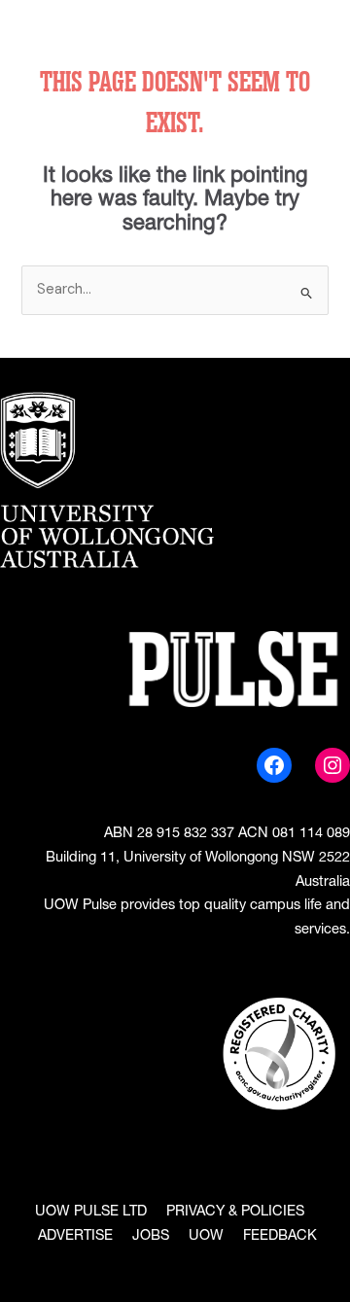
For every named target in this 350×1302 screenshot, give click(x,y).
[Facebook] (274, 765)
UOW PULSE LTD (91, 1212)
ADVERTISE (75, 1237)
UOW (206, 1237)
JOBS (150, 1237)
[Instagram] (332, 765)
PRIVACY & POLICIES (235, 1212)
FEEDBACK (280, 1237)
